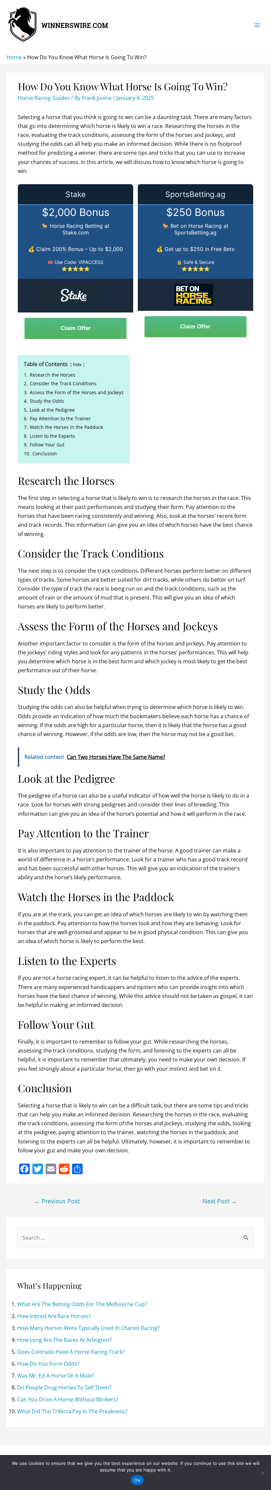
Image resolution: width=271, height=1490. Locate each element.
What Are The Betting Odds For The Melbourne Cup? (82, 1304)
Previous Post (57, 1201)
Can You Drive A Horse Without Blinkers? (67, 1399)
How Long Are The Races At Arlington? (64, 1340)
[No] (262, 1472)
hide (77, 364)
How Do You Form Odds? (48, 1363)
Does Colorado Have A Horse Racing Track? (71, 1351)
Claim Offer (75, 328)
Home (14, 57)
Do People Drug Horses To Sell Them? (64, 1387)
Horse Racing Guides (44, 98)
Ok (137, 1480)
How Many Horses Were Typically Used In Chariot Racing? (88, 1328)
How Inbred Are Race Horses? (54, 1316)
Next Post (220, 1201)
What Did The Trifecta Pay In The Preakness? (72, 1411)
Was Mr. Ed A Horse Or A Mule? (55, 1375)
